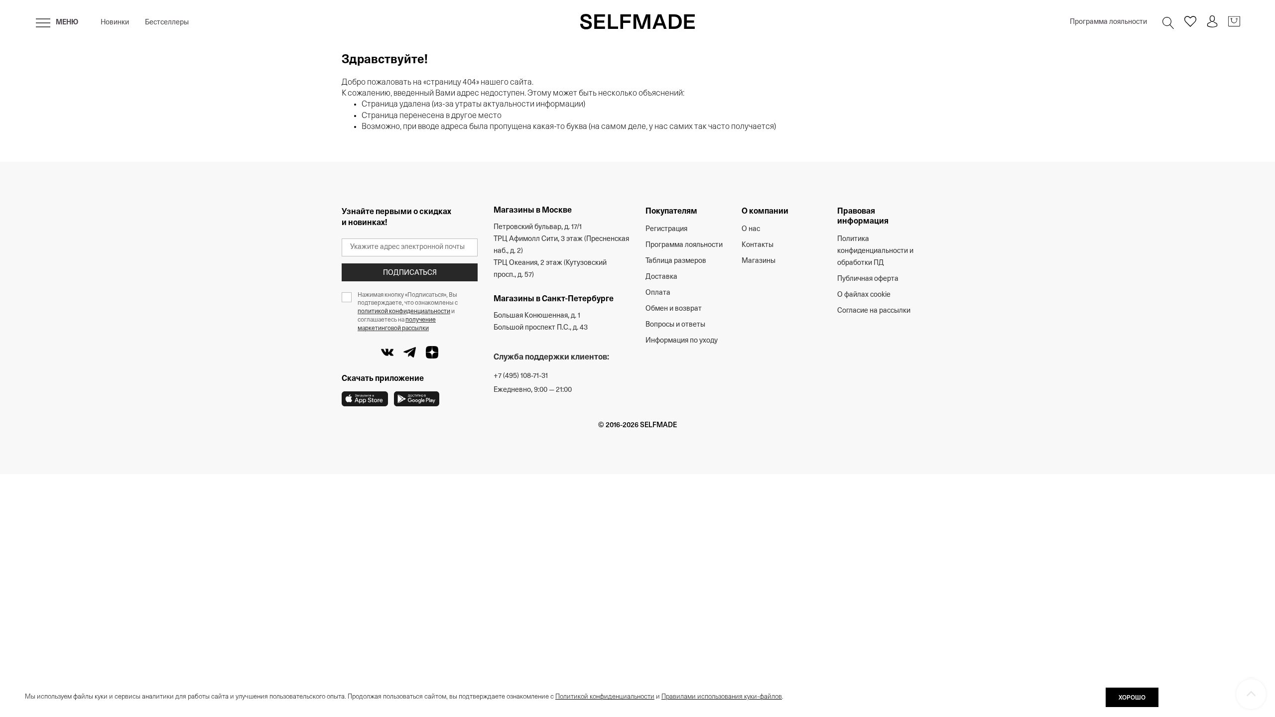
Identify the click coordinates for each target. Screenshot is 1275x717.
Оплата (657, 293)
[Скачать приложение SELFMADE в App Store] (365, 398)
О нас (751, 229)
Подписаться (410, 273)
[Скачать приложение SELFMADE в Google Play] (416, 398)
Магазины (758, 261)
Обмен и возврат (673, 309)
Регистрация (666, 229)
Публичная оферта (867, 279)
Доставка (661, 277)
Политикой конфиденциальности (604, 697)
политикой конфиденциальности (404, 312)
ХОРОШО (1132, 698)
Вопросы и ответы (675, 325)
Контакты (757, 245)
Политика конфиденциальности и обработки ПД (875, 251)
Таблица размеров (675, 261)
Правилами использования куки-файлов (721, 697)
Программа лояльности (1108, 22)
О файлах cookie (864, 295)
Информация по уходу (681, 341)
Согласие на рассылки (873, 311)
